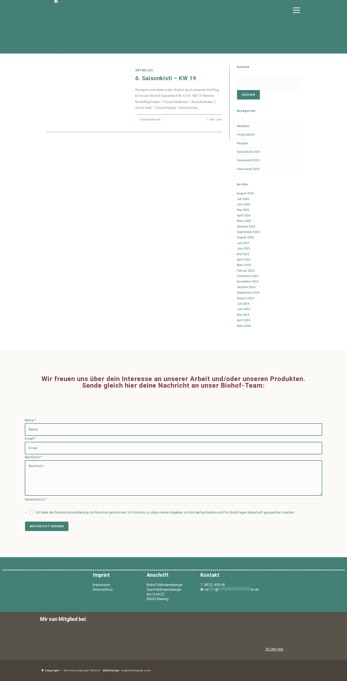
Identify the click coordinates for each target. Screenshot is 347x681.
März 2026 (244, 221)
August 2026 (245, 193)
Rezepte (242, 143)
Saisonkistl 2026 (248, 169)
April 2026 (243, 215)
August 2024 (245, 298)
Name (30, 420)
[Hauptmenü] (296, 11)
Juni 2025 (243, 248)
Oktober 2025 (246, 226)
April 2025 (243, 259)
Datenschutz (103, 589)
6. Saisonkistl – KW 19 (165, 78)
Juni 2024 (243, 309)
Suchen (248, 94)
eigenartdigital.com (136, 670)
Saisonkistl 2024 (248, 152)
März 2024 (244, 326)
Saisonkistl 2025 (248, 160)
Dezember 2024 (247, 276)
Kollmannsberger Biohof (82, 670)
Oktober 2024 (246, 287)
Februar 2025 (245, 270)
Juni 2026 (243, 204)
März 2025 (244, 265)
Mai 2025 (243, 254)
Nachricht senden (47, 526)
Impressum (101, 585)
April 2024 (243, 320)
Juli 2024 (243, 303)
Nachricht (33, 457)
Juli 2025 (243, 243)
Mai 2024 (243, 314)
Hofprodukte (245, 134)
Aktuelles (144, 70)
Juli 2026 (243, 199)
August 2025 (245, 237)
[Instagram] (300, 669)
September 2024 (248, 292)
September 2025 (248, 232)
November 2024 (247, 281)
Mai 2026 (243, 210)
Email (30, 438)
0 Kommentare (150, 119)
